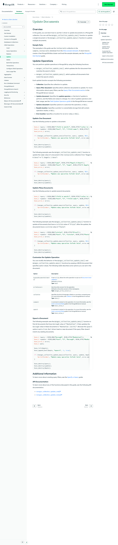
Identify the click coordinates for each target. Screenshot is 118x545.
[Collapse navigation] (26, 542)
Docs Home (36, 17)
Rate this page (103, 21)
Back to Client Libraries (10, 19)
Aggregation (7, 74)
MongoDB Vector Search (11, 89)
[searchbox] (77, 11)
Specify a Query (72, 377)
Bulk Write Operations (12, 62)
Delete (8, 59)
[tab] (19, 11)
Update (8, 57)
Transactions (10, 65)
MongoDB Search (9, 86)
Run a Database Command (12, 83)
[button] (13, 27)
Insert (8, 48)
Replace (8, 54)
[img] (100, 25)
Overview (7, 30)
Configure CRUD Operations (14, 68)
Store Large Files (11, 71)
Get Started (108, 4)
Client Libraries (45, 17)
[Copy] (91, 127)
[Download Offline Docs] (22, 542)
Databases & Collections (11, 42)
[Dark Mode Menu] (113, 11)
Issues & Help (8, 107)
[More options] (88, 22)
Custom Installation (9, 36)
